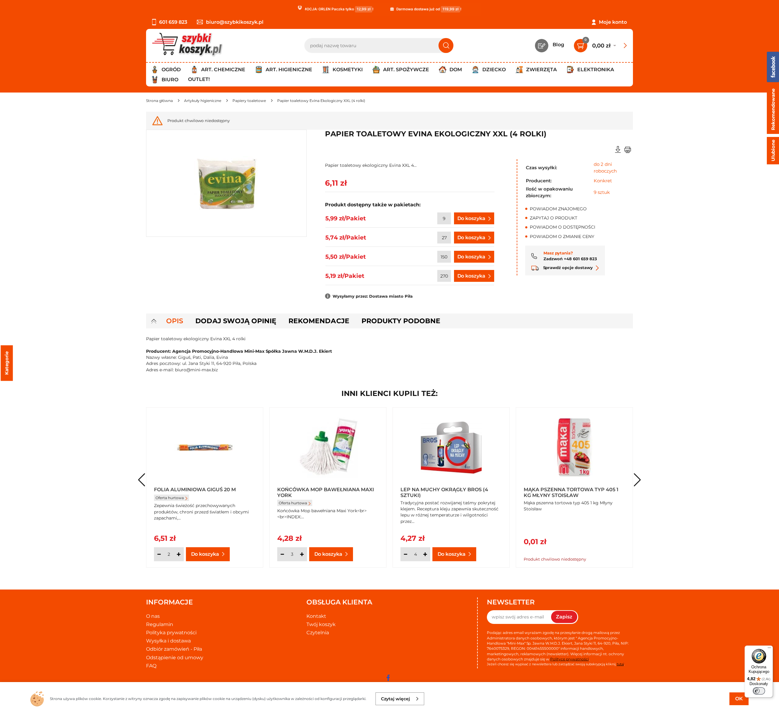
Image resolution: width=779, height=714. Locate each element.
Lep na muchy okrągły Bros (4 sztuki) (444, 492)
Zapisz (564, 617)
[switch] (759, 691)
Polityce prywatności (569, 659)
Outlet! (199, 79)
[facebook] (388, 677)
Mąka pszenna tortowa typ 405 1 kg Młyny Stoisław (571, 492)
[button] (637, 480)
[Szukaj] (445, 45)
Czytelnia (317, 632)
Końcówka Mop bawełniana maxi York (325, 492)
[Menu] (769, 649)
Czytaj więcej (395, 699)
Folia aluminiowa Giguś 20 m (195, 489)
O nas (153, 616)
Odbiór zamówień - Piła (174, 649)
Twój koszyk (321, 624)
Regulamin (159, 624)
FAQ (151, 666)
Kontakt (316, 616)
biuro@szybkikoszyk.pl (235, 22)
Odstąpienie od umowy (174, 657)
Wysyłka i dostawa (168, 641)
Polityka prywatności (171, 632)
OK (739, 699)
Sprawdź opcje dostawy (567, 267)
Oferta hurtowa (169, 497)
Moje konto (613, 22)
